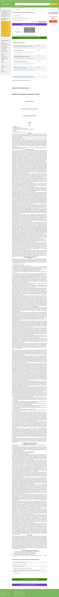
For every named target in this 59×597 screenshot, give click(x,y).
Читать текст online (29, 31)
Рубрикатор (18, 9)
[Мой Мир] (45, 21)
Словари (42, 9)
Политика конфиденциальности (5, 594)
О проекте (1, 0)
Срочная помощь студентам (5, 35)
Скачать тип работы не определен (17, 32)
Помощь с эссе (3, 33)
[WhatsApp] (41, 21)
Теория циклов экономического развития (20, 562)
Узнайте (53, 21)
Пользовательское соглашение (5, 593)
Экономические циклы (17, 573)
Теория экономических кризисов (19, 566)
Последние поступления (30, 9)
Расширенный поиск (18, 6)
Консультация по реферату (18, 594)
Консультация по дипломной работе (19, 593)
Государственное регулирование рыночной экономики (22, 568)
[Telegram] (42, 21)
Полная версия (2, 595)
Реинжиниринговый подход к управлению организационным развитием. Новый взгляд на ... (27, 571)
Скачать (41, 562)
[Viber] (40, 21)
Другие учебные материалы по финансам (29, 584)
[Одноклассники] (44, 21)
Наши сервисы (53, 9)
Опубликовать (4, 15)
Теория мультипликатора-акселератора (20, 564)
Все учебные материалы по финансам (28, 24)
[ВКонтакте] (39, 21)
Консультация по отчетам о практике (19, 595)
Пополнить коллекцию (6, 9)
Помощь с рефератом (4, 29)
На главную (4, 11)
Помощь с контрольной (4, 31)
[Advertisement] (5, 89)
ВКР (25, 593)
